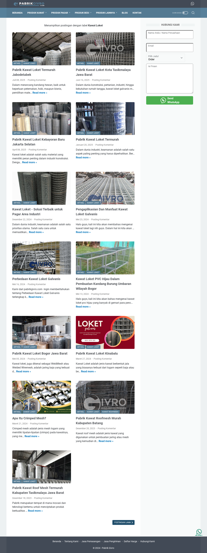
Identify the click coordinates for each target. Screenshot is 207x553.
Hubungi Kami (147, 541)
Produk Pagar (59, 12)
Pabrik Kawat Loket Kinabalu (97, 353)
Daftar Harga (130, 541)
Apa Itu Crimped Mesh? (29, 418)
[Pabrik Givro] (30, 3)
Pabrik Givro (108, 548)
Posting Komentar (37, 80)
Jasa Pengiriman (112, 541)
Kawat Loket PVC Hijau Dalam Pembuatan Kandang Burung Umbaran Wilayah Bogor (103, 284)
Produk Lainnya (105, 12)
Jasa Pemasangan (91, 541)
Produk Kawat (35, 12)
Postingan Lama (122, 522)
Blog (125, 12)
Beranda (17, 12)
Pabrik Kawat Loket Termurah (97, 139)
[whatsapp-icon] (192, 3)
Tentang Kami (71, 541)
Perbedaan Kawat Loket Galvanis (36, 279)
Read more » (40, 92)
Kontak (137, 12)
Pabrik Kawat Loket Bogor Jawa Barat (39, 353)
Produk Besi (82, 12)
